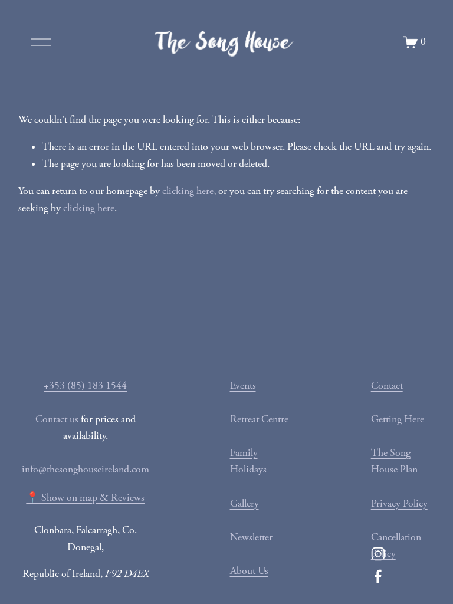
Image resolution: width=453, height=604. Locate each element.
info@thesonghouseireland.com (85, 469)
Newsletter (251, 537)
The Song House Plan (394, 462)
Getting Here (397, 419)
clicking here (188, 191)
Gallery (244, 503)
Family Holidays (248, 462)
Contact (387, 385)
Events (243, 385)
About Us (249, 570)
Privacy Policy (399, 503)
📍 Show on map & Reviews (85, 497)
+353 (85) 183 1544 (85, 385)
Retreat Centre (259, 419)
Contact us (56, 419)
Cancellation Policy (396, 546)
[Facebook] (378, 576)
